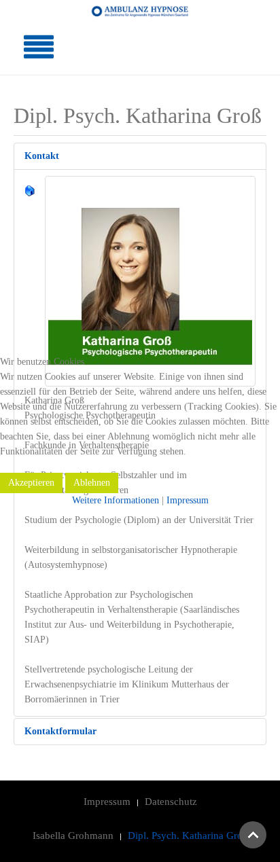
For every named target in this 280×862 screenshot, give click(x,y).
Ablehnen (91, 483)
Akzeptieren (31, 483)
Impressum (188, 500)
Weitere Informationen (115, 500)
